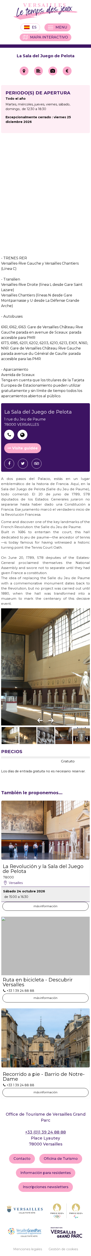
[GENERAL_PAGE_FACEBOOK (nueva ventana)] (10, 464)
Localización (24, 71)
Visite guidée (25, 448)
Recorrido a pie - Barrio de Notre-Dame (44, 1077)
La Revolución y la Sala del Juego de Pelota (43, 869)
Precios (67, 71)
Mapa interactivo (49, 37)
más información (45, 906)
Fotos (52, 71)
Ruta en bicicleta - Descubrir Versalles (38, 982)
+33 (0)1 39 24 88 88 (45, 1132)
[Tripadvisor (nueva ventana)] (38, 464)
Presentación (38, 71)
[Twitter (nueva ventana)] (24, 464)
